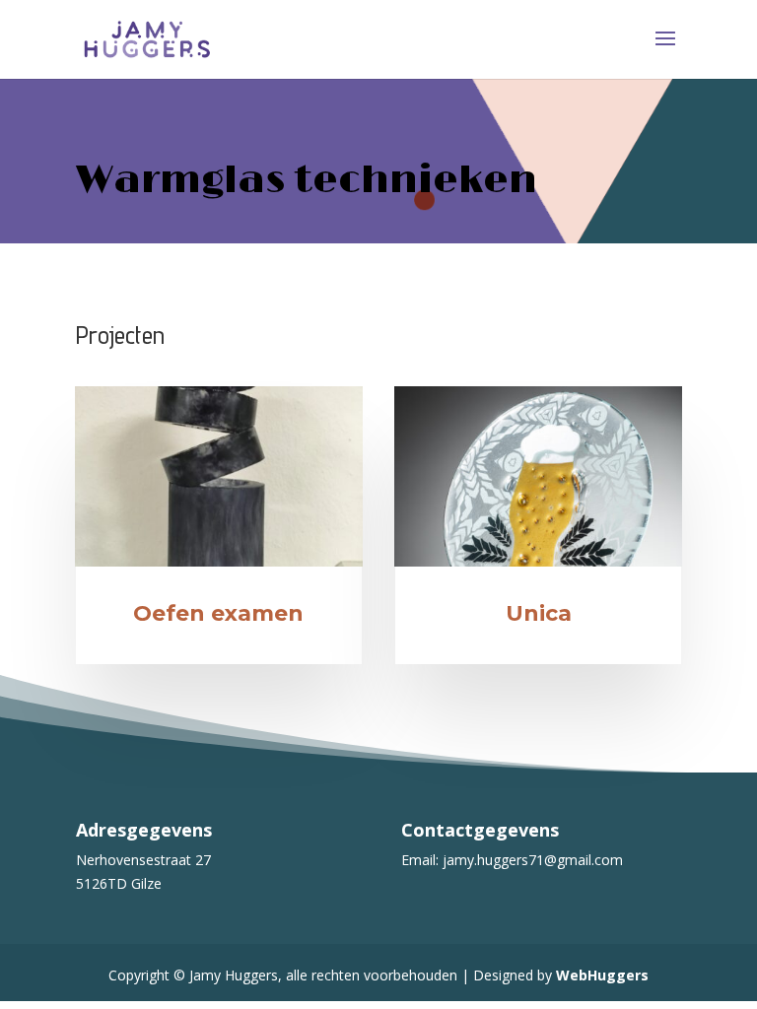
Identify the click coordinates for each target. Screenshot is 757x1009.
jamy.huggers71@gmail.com (533, 859)
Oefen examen (218, 613)
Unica (539, 613)
